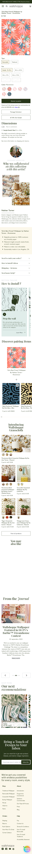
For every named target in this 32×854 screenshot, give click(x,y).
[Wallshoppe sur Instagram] (3, 850)
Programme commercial (20, 794)
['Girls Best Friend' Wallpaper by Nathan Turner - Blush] (14, 89)
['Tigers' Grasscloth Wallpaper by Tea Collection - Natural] (8, 506)
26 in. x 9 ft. (5, 75)
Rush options (6, 826)
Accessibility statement (23, 839)
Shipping (4, 820)
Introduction (20, 791)
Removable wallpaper (8, 794)
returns (27, 141)
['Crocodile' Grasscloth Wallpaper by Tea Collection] (24, 473)
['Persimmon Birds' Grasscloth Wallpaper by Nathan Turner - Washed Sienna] (11, 454)
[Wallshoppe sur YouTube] (10, 850)
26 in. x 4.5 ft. (18, 70)
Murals (4, 803)
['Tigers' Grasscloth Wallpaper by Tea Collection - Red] (7, 517)
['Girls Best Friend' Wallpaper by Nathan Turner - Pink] (20, 89)
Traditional (14, 62)
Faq (18, 820)
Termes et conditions (23, 826)
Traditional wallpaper (8, 791)
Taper (3, 58)
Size (3, 66)
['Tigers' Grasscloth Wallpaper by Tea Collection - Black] (11, 517)
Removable (5, 62)
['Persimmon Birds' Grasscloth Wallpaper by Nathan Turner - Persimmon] (7, 454)
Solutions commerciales (21, 799)
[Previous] (6, 675)
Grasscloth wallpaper (8, 797)
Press (18, 806)
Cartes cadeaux (7, 832)
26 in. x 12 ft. (15, 75)
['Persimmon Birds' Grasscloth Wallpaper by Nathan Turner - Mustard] (16, 443)
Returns (4, 823)
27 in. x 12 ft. (5, 80)
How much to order (8, 829)
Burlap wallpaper (7, 800)
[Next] (26, 675)
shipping (19, 141)
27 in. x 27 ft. (16, 80)
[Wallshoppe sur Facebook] (6, 850)
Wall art (4, 806)
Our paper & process (23, 803)
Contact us (20, 823)
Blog (18, 810)
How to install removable (21, 830)
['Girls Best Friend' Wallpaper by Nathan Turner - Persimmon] (9, 89)
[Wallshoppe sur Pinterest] (13, 849)
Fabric (4, 809)
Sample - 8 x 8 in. (6, 70)
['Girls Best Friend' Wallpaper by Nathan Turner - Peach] (4, 89)
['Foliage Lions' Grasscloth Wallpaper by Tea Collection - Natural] (24, 506)
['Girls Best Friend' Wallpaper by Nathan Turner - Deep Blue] (9, 94)
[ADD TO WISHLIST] (28, 46)
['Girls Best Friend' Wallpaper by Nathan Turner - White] (4, 94)
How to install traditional (21, 835)
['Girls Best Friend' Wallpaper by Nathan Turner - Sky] (25, 89)
